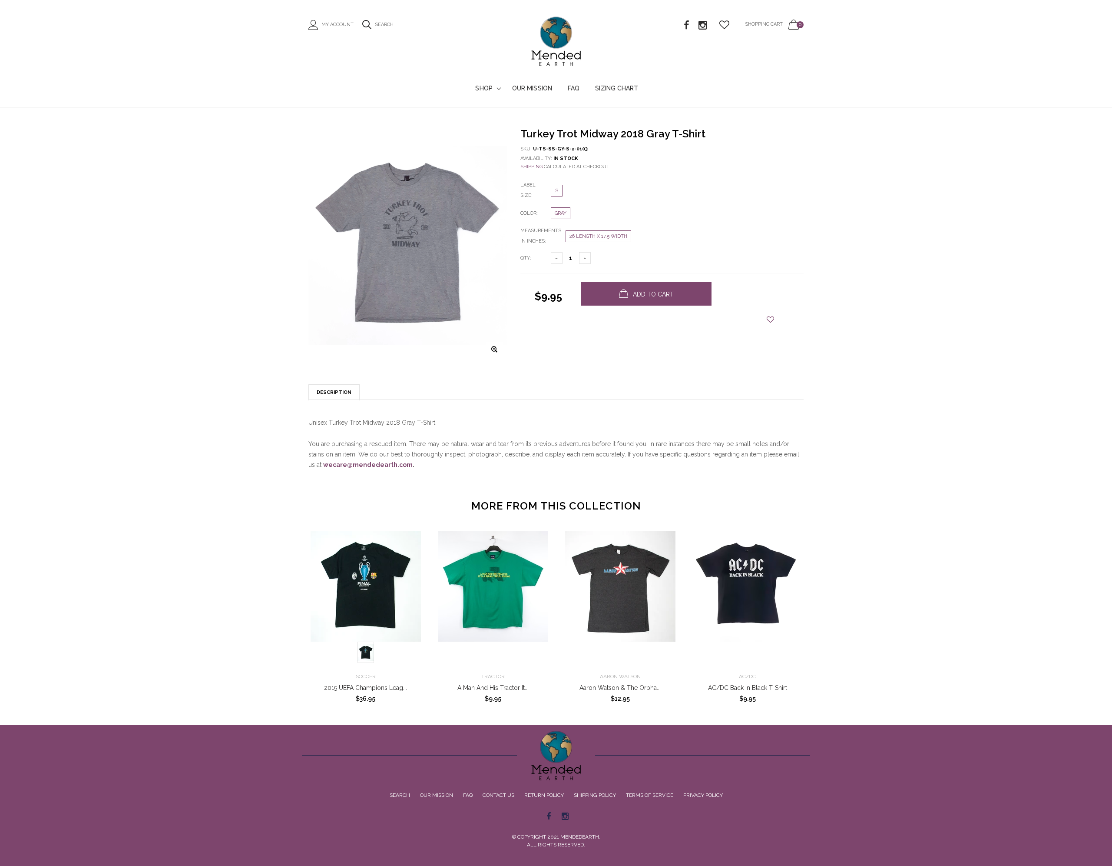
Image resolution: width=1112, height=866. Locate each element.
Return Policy (544, 795)
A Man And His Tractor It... (493, 687)
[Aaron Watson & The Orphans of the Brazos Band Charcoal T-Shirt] (620, 598)
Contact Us (498, 795)
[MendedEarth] (556, 755)
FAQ (573, 88)
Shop (483, 88)
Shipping (531, 167)
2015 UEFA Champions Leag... (365, 687)
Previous (289, 613)
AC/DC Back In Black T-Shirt (747, 687)
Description (334, 392)
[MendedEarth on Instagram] (703, 25)
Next (822, 613)
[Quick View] (410, 559)
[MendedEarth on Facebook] (686, 25)
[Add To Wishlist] (770, 319)
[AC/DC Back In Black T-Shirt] (747, 598)
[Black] (365, 652)
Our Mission (532, 88)
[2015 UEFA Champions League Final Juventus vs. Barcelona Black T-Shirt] (365, 598)
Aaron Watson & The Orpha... (620, 687)
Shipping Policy (595, 795)
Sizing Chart (616, 88)
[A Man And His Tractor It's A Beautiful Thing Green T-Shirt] (493, 598)
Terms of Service (649, 795)
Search (400, 795)
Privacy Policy (703, 795)
